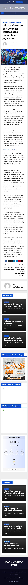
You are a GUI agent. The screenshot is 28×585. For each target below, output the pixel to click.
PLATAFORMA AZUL (14, 7)
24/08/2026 (8, 548)
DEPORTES (5, 22)
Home (6, 577)
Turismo (21, 577)
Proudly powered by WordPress (10, 572)
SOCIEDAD (18, 22)
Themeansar (15, 574)
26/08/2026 (8, 513)
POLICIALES (6, 541)
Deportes (16, 577)
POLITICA (6, 506)
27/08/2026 (8, 495)
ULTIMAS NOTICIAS (14, 581)
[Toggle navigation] (14, 13)
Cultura (10, 577)
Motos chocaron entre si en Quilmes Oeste (9, 267)
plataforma (13, 42)
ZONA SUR (6, 489)
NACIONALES (12, 22)
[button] (25, 13)
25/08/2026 (8, 530)
